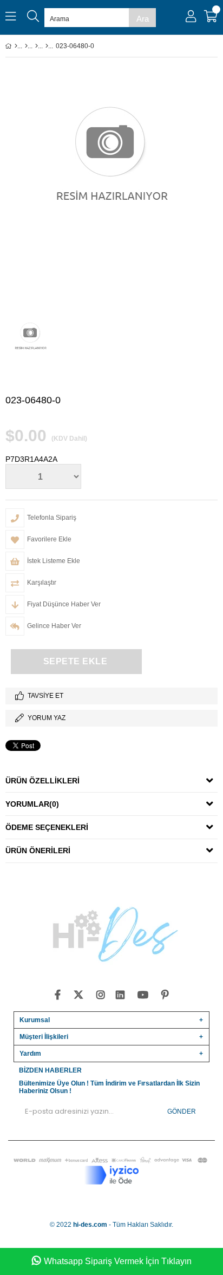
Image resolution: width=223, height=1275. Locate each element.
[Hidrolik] (36, 46)
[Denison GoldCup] (46, 46)
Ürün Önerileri (37, 850)
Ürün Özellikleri (42, 780)
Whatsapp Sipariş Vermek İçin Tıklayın (118, 1261)
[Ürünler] (26, 46)
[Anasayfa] (16, 46)
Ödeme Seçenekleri (46, 827)
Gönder (181, 1111)
